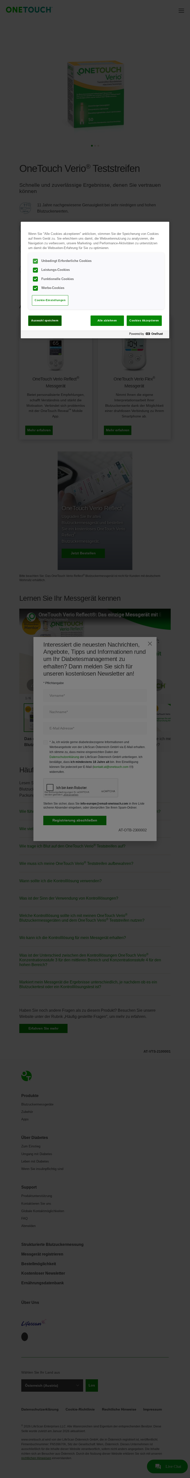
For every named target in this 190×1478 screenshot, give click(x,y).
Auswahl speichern (45, 320)
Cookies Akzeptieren (144, 320)
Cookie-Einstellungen (50, 300)
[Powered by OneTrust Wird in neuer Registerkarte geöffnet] (148, 335)
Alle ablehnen (107, 320)
